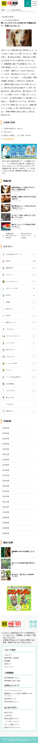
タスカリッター (20, 356)
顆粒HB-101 (20, 268)
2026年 (6, 428)
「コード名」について (11, 721)
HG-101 (20, 295)
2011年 (6, 507)
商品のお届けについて (11, 718)
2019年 (6, 465)
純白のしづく (20, 309)
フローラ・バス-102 (20, 288)
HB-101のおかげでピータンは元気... (26, 236)
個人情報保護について (11, 678)
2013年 (6, 496)
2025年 (6, 433)
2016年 (6, 481)
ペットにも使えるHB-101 (13, 10)
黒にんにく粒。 (20, 397)
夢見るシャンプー (20, 322)
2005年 (6, 533)
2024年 (6, 439)
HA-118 (20, 315)
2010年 (6, 512)
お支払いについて (11, 685)
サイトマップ (8, 667)
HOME (3, 10)
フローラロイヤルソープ (20, 336)
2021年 (6, 454)
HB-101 (20, 261)
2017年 (6, 475)
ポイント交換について (11, 724)
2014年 (6, 491)
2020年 (6, 460)
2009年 (6, 517)
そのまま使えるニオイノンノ (20, 254)
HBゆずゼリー (20, 411)
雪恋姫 (20, 302)
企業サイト (8, 664)
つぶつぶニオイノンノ (20, 281)
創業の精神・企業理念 (11, 658)
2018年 (6, 470)
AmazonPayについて (11, 702)
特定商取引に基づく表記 (12, 681)
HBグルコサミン (20, 349)
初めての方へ (8, 712)
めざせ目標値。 (20, 384)
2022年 (6, 449)
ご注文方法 (8, 715)
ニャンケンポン (20, 343)
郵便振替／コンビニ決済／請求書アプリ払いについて (18, 695)
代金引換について (10, 699)
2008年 (6, 523)
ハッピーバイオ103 (20, 363)
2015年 (6, 486)
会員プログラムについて (12, 727)
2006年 (6, 528)
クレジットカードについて (13, 690)
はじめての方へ (11, 707)
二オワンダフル (20, 390)
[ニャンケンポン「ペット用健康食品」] (19, 598)
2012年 (6, 502)
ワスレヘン (20, 370)
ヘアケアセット (20, 329)
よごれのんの (20, 404)
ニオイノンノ (20, 274)
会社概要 (7, 661)
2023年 (6, 444)
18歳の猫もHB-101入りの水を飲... (11, 236)
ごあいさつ (8, 655)
